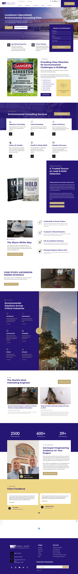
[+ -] (39, 530)
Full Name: (54, 31)
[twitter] (59, 1)
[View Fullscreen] (1, 524)
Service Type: (55, 40)
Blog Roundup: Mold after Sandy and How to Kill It (55, 407)
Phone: (53, 35)
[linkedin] (57, 1)
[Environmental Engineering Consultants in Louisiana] (22, 395)
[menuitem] (20, 5)
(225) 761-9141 (17, 553)
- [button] (1, 522)
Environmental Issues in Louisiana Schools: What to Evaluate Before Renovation (22, 407)
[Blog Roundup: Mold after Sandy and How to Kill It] (55, 395)
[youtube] (55, 1)
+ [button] (1, 521)
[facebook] (51, 1)
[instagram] (53, 1)
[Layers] (76, 521)
